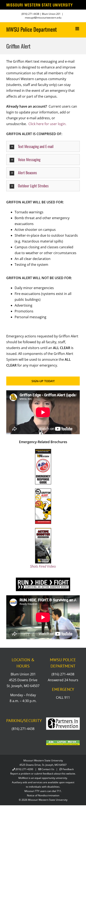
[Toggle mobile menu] (77, 28)
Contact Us (48, 769)
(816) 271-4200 (24, 769)
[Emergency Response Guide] (43, 451)
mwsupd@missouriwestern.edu (43, 17)
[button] (43, 146)
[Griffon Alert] (43, 490)
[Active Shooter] (43, 530)
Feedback (68, 769)
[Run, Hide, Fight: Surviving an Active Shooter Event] (43, 579)
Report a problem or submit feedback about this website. (43, 773)
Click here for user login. (47, 124)
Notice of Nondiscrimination (43, 795)
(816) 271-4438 (30, 14)
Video (43, 566)
